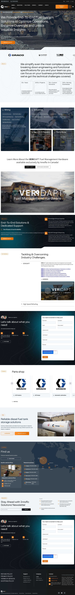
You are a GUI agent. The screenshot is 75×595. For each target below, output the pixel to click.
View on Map (6, 341)
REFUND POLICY (6, 574)
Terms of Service (28, 593)
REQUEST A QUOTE (8, 42)
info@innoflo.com (5, 1)
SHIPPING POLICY (7, 581)
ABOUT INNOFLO (39, 580)
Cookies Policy (35, 593)
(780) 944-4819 (7, 485)
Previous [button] (12, 383)
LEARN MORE (45, 279)
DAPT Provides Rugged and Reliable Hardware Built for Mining (55, 276)
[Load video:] (37, 192)
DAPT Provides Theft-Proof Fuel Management (52, 270)
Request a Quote (7, 238)
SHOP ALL (16, 401)
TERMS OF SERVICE (8, 578)
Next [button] (70, 383)
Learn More (7, 433)
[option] (21, 386)
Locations (67, 1)
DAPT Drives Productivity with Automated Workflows (53, 273)
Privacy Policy (21, 593)
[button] (13, 5)
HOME (37, 576)
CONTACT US (39, 578)
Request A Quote (61, 7)
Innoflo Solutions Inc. (7, 593)
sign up (26, 509)
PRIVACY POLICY (7, 576)
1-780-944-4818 (15, 1)
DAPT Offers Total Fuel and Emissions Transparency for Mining (55, 269)
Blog (64, 1)
